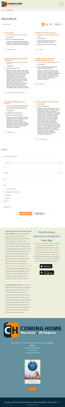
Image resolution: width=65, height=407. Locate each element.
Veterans (41, 49)
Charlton (15, 120)
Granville (22, 76)
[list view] (47, 24)
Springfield (9, 86)
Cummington (22, 73)
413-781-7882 (41, 104)
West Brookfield (15, 127)
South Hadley (56, 127)
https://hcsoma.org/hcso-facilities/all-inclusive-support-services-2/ (47, 67)
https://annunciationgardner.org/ (15, 39)
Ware (22, 86)
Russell (17, 84)
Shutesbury (40, 127)
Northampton (17, 83)
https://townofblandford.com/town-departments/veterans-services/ (46, 41)
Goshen (13, 76)
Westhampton (41, 132)
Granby (17, 76)
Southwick (22, 84)
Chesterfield (14, 44)
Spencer (16, 125)
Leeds (50, 119)
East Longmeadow (48, 72)
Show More (6, 201)
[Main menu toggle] (61, 4)
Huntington (19, 80)
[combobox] (24, 165)
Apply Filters (26, 213)
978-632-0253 (10, 37)
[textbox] (24, 165)
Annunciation (9, 33)
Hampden (9, 79)
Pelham (39, 125)
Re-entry (41, 84)
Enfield (39, 114)
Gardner (20, 44)
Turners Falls (45, 129)
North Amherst (54, 122)
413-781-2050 (41, 64)
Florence (44, 114)
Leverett (25, 80)
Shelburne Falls (56, 125)
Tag (5, 185)
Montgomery (9, 83)
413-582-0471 (10, 66)
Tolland (15, 86)
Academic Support (11, 189)
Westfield (20, 87)
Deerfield (39, 112)
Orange (8, 84)
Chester (8, 44)
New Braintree (10, 124)
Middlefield (52, 121)
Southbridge (9, 125)
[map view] (50, 24)
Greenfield (9, 77)
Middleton (26, 44)
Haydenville (49, 118)
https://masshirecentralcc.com (14, 115)
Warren (25, 125)
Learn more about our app (49, 250)
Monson (21, 82)
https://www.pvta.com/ (43, 106)
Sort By (57, 24)
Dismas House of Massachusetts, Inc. (17, 266)
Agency (8, 198)
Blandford (9, 43)
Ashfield (19, 41)
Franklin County (51, 114)
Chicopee (16, 73)
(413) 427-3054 (41, 38)
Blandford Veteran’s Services (45, 33)
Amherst (14, 41)
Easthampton (17, 74)
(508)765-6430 (10, 110)
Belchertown (25, 41)
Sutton (20, 125)
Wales (19, 86)
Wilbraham (26, 87)
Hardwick (14, 123)
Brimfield (14, 43)
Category (6, 164)
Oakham (26, 124)
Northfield (24, 83)
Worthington (48, 134)
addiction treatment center (13, 192)
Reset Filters (39, 213)
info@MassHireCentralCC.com (14, 112)
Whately (48, 132)
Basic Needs (11, 49)
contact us (26, 278)
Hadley (14, 77)
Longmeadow (10, 82)
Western (54, 44)
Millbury (26, 123)
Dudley (20, 121)
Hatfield (25, 79)
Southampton (41, 128)
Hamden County (47, 44)
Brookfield (20, 118)
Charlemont (25, 43)
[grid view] (43, 24)
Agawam (8, 41)
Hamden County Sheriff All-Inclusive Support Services (45, 59)
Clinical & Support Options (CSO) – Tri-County (16, 59)
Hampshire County (17, 79)
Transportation (43, 139)
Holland (8, 80)
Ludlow (16, 82)
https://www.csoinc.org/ (12, 68)
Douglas (16, 121)
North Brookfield (19, 124)
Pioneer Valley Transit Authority (46, 102)
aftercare (8, 195)
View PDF (32, 389)
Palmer (13, 84)
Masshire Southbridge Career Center (14, 102)
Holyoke (13, 80)
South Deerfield (48, 127)
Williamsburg (41, 134)
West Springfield (45, 77)
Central (20, 43)
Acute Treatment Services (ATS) (16, 92)
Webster (8, 127)
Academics (11, 132)
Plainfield (44, 125)
